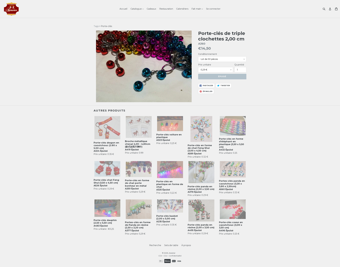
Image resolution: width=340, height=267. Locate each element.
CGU (165, 256)
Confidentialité (175, 256)
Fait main (197, 9)
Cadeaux (151, 9)
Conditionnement (207, 54)
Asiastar (172, 253)
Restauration (166, 9)
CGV (160, 256)
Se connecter (213, 9)
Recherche (155, 245)
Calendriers (182, 9)
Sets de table (171, 245)
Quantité (239, 64)
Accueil (123, 9)
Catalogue (136, 9)
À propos (186, 245)
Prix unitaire (204, 64)
